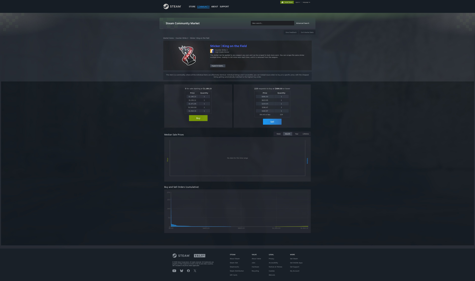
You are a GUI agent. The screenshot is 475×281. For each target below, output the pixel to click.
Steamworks (234, 267)
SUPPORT (224, 6)
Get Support (294, 267)
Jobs (253, 263)
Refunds (272, 275)
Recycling (255, 271)
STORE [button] (192, 6)
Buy (198, 118)
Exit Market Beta (307, 32)
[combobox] (272, 23)
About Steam (235, 259)
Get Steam (294, 259)
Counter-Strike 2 (182, 38)
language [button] (306, 2)
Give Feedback (291, 32)
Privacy (271, 259)
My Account (294, 271)
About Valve (256, 259)
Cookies (272, 271)
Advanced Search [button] (302, 23)
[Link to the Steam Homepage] (174, 7)
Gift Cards (233, 275)
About (214, 6)
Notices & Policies (275, 267)
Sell (272, 121)
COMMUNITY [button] (203, 6)
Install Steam (289, 2)
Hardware (255, 267)
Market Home (168, 38)
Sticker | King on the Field (199, 38)
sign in (298, 2)
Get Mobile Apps (296, 263)
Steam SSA (234, 263)
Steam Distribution (237, 271)
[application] (237, 160)
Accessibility (273, 263)
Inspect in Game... (218, 66)
